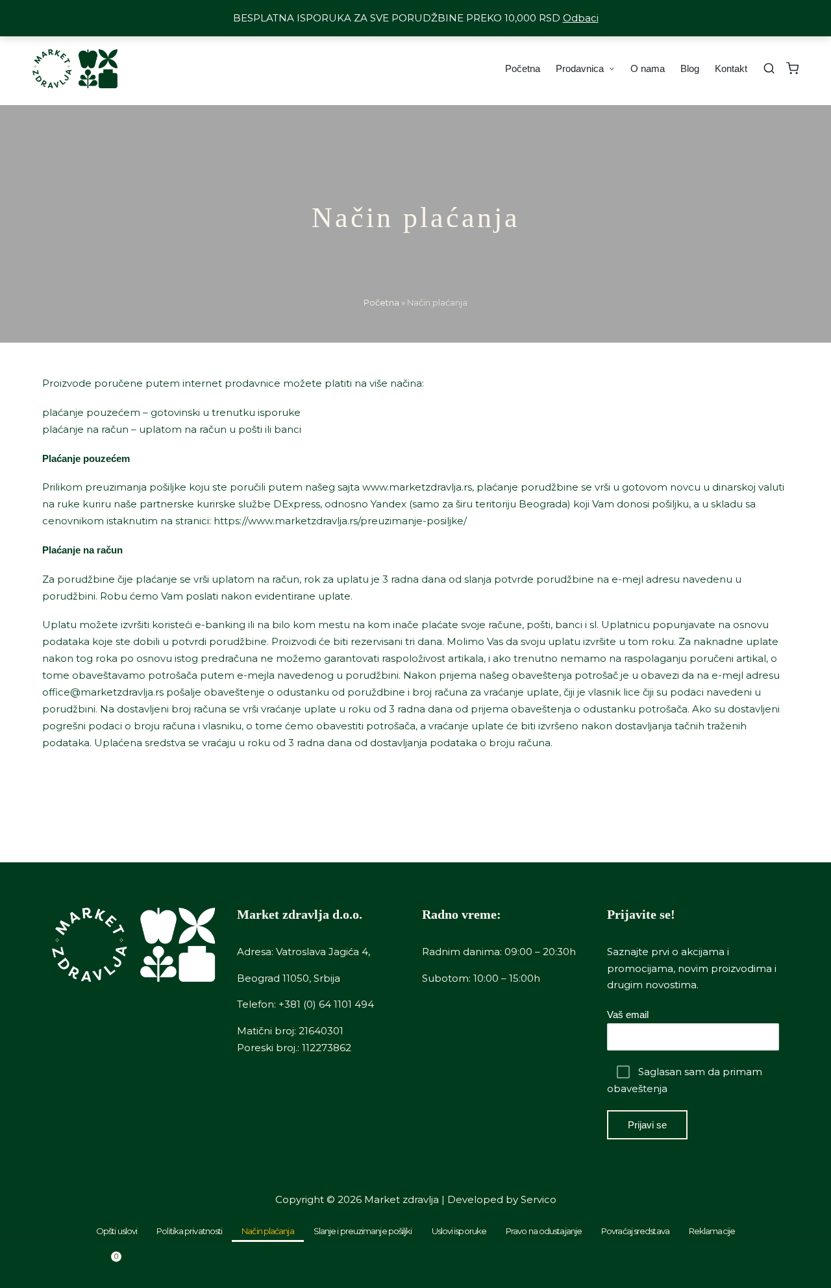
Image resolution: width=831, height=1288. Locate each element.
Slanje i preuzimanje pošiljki (363, 1231)
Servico (538, 1199)
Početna (381, 302)
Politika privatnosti (189, 1231)
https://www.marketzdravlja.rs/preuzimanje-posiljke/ (340, 521)
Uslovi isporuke (459, 1231)
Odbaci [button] (581, 18)
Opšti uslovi (116, 1231)
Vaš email (628, 1014)
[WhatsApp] (519, 1265)
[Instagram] (727, 1265)
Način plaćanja (267, 1231)
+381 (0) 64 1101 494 (326, 1004)
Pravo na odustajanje (544, 1231)
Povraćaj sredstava (635, 1231)
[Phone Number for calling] (312, 1265)
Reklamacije (712, 1231)
